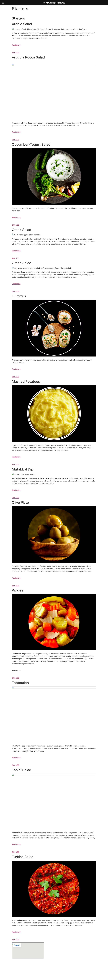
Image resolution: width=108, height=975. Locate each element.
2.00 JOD (15, 52)
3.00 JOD (15, 140)
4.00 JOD (15, 258)
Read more (16, 45)
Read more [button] (16, 670)
